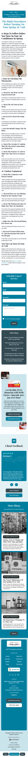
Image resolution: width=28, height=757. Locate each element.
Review (19, 661)
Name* (5, 282)
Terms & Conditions (15, 318)
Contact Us (19, 659)
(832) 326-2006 (14, 688)
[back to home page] (14, 3)
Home (11, 12)
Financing (19, 664)
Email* (4, 290)
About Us (19, 656)
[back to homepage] (14, 644)
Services (7, 659)
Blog (16, 12)
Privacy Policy (14, 743)
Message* (6, 305)
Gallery (7, 661)
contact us (4, 263)
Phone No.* (6, 297)
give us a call (16, 261)
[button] (22, 754)
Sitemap (14, 749)
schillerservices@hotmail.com (14, 690)
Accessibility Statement (14, 747)
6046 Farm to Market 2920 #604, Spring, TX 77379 (14, 682)
